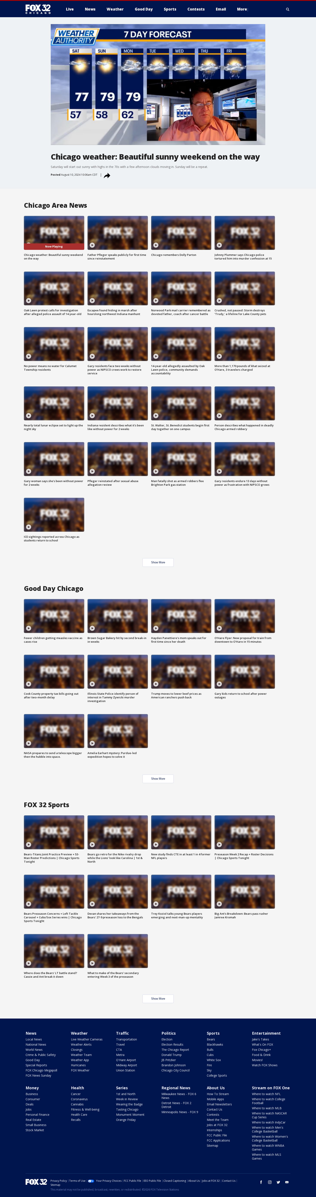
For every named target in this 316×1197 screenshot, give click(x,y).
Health (77, 1087)
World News (34, 1050)
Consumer (33, 1099)
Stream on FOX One (271, 1087)
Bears (211, 1039)
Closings (77, 1050)
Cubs (210, 1055)
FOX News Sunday (38, 1075)
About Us (216, 1087)
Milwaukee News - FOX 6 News (178, 1096)
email (287, 1182)
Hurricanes (78, 1065)
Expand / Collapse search (287, 9)
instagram (269, 1182)
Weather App (80, 1060)
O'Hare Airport (126, 1060)
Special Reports (36, 1065)
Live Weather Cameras (87, 1039)
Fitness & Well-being (85, 1109)
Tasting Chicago (127, 1109)
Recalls (76, 1120)
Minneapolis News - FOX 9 (179, 1112)
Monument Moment (130, 1114)
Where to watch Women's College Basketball (270, 1138)
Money (32, 1087)
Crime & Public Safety (41, 1055)
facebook (261, 1182)
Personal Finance (37, 1114)
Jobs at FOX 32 (217, 1125)
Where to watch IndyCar (268, 1122)
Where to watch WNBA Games (268, 1147)
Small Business (36, 1125)
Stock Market (35, 1130)
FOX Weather (80, 1070)
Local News (34, 1039)
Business (32, 1094)
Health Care (79, 1114)
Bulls (210, 1050)
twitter (278, 1182)
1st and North (125, 1094)
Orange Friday (126, 1120)
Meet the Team (218, 1120)
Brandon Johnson (173, 1065)
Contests (213, 1114)
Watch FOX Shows (265, 1065)
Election (166, 1039)
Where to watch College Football (268, 1101)
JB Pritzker (168, 1060)
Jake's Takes (260, 1039)
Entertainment (266, 1033)
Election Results (172, 1044)
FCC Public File (217, 1135)
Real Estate (33, 1120)
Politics (168, 1033)
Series (122, 1087)
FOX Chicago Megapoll (41, 1070)
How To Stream (218, 1094)
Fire (209, 1065)
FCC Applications (218, 1140)
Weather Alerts (81, 1044)
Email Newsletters (219, 1104)
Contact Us (214, 1109)
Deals (30, 1104)
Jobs (29, 1109)
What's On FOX (262, 1044)
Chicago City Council (175, 1070)
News (31, 1033)
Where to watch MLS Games (266, 1156)
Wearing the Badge (129, 1104)
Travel (120, 1044)
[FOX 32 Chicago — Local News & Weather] (40, 9)
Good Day (33, 1060)
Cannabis (77, 1104)
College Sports (217, 1075)
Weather (79, 1033)
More (242, 9)
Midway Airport (126, 1065)
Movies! (257, 1060)
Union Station (125, 1070)
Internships (214, 1130)
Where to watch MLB (267, 1108)
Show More (158, 562)
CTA (119, 1050)
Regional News (175, 1087)
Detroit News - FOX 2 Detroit (176, 1105)
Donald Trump (171, 1055)
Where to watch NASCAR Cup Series (269, 1115)
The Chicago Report (175, 1050)
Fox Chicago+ (261, 1050)
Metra (120, 1055)
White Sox (214, 1060)
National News (36, 1044)
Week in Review (127, 1099)
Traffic (122, 1033)
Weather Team (81, 1055)
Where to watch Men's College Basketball (267, 1129)
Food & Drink (261, 1055)
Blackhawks (215, 1044)
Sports (213, 1033)
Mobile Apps (215, 1099)
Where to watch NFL (266, 1094)
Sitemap (212, 1145)
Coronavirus (79, 1099)
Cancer (76, 1094)
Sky (209, 1070)
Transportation (126, 1039)
